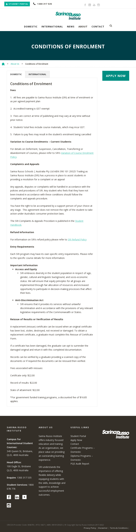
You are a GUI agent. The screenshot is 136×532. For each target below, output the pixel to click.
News (70, 26)
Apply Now (76, 440)
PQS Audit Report (79, 463)
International (52, 26)
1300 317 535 (44, 3)
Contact (98, 26)
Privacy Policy (90, 528)
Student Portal (18, 4)
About (83, 26)
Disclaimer (103, 528)
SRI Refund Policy (77, 239)
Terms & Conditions (119, 528)
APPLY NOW (116, 76)
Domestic (30, 26)
